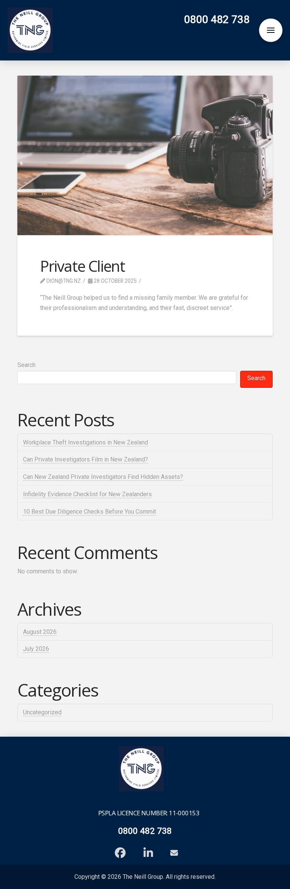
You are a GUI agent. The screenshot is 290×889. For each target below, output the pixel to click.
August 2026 (40, 631)
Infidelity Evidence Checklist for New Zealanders (87, 494)
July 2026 (36, 648)
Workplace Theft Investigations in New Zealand (85, 442)
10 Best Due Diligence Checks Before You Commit (89, 511)
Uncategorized (42, 712)
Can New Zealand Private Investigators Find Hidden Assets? (103, 476)
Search (26, 365)
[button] (270, 30)
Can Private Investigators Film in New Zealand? (85, 459)
